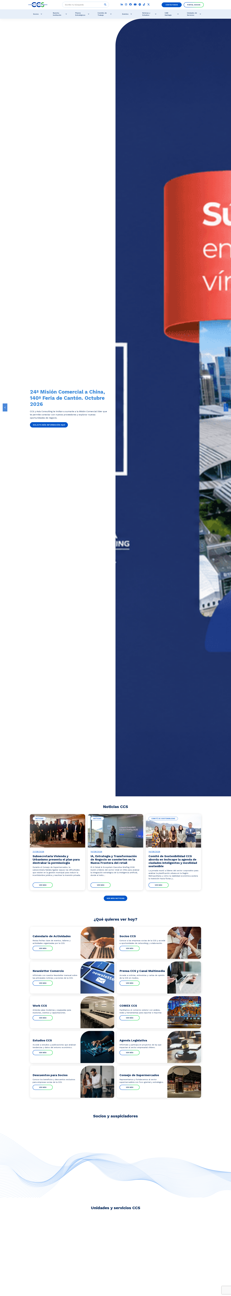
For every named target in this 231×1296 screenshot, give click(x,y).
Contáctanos (171, 5)
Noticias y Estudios (146, 14)
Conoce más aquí (42, 421)
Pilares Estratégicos (80, 14)
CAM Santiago (168, 14)
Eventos (125, 14)
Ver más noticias (115, 898)
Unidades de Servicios (192, 14)
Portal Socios (193, 5)
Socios (36, 14)
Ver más (42, 885)
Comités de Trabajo (102, 14)
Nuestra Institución (57, 14)
